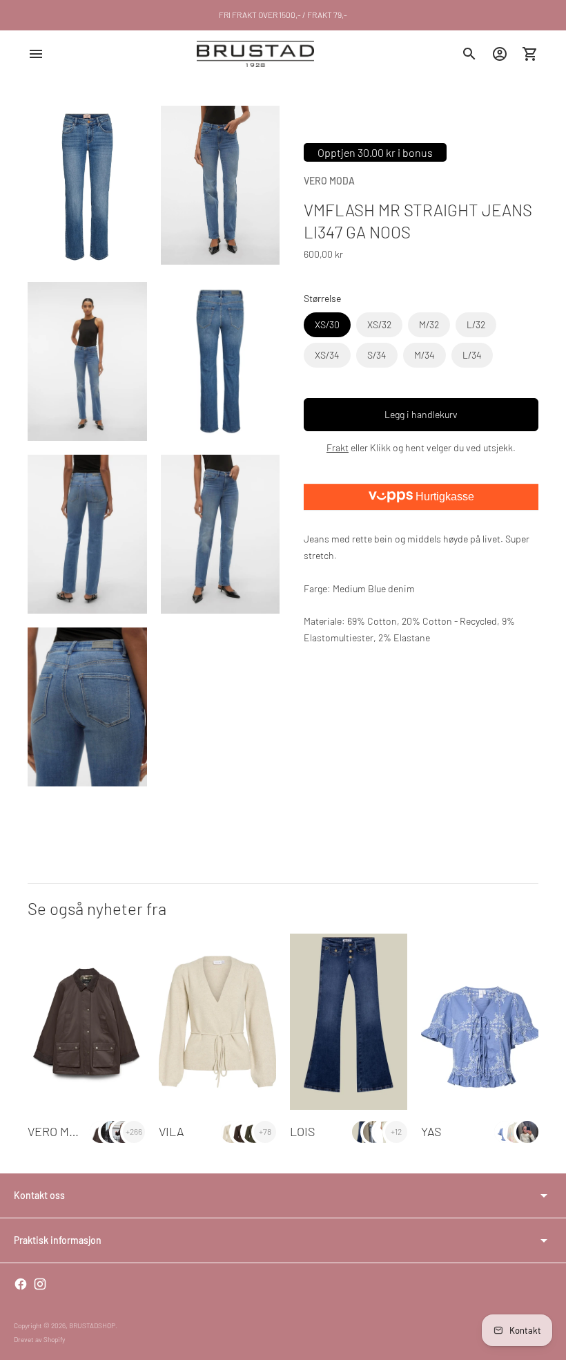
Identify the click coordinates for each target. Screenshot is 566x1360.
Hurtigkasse (443, 496)
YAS (431, 1131)
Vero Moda (329, 181)
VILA (171, 1131)
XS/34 (327, 355)
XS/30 (327, 324)
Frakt (337, 447)
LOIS (302, 1131)
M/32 (429, 324)
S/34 (377, 355)
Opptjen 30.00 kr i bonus (375, 152)
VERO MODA (60, 1131)
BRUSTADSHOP (92, 1325)
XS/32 (379, 324)
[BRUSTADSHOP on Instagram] (40, 1284)
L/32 (476, 324)
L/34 (472, 355)
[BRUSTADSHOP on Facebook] (21, 1284)
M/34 (424, 355)
